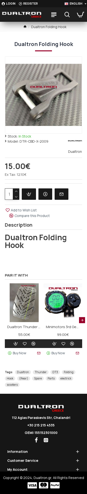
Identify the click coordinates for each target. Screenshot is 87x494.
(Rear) (23, 378)
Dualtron (23, 372)
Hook (10, 378)
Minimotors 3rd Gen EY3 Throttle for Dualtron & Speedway (63, 326)
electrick (65, 378)
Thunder (41, 372)
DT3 (55, 372)
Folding (68, 372)
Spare (38, 378)
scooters (12, 385)
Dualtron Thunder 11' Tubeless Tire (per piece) (24, 326)
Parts (51, 378)
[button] (5, 320)
